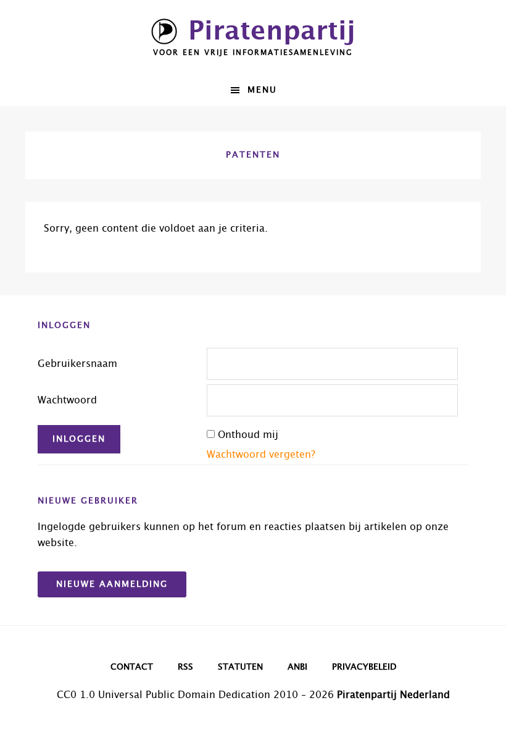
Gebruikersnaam (77, 364)
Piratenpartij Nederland (393, 695)
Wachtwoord (67, 400)
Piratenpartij (271, 31)
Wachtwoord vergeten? (261, 455)
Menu (262, 90)
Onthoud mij (248, 435)
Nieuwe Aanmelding (112, 584)
